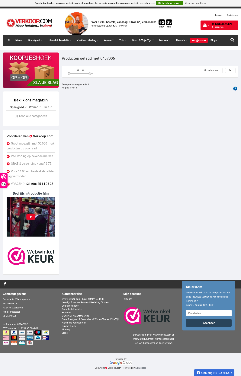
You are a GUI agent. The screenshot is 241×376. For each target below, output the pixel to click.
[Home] (8, 40)
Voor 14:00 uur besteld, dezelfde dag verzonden (30, 174)
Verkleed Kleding (87, 40)
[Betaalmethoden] (26, 338)
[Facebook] (5, 284)
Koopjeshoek (199, 40)
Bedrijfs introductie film (31, 193)
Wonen (108, 40)
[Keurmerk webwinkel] (30, 256)
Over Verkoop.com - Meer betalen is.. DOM (83, 299)
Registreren (232, 15)
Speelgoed (34, 40)
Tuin (122, 40)
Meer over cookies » (196, 3)
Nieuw (19, 40)
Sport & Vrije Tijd (142, 40)
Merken (164, 40)
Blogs (213, 40)
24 (230, 70)
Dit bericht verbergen (169, 3)
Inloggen (219, 15)
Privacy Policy (69, 326)
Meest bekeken (211, 70)
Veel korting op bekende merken (32, 156)
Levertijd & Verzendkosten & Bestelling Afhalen (85, 302)
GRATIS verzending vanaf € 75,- (32, 163)
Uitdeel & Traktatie (59, 40)
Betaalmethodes (70, 305)
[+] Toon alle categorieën (31, 116)
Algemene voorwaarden (74, 322)
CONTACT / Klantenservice (75, 316)
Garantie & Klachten (72, 309)
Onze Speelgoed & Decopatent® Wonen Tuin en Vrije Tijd (90, 319)
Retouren (66, 312)
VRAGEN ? (32, 184)
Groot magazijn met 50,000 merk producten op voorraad (30, 146)
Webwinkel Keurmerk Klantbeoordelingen (154, 339)
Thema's (181, 40)
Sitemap (66, 329)
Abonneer (209, 322)
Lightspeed (140, 368)
